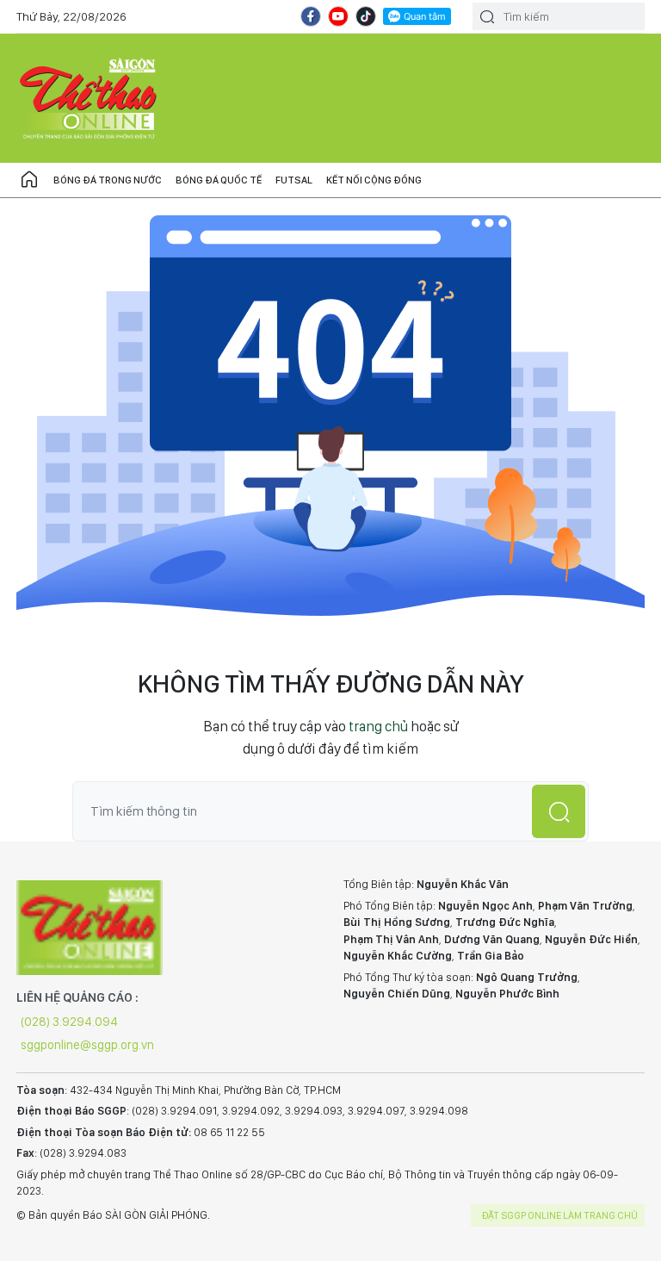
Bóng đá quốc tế (219, 180)
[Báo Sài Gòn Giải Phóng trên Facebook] (310, 16)
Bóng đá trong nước (107, 180)
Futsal (293, 180)
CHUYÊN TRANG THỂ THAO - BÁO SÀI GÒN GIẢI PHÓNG (89, 98)
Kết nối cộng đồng (374, 180)
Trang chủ (29, 180)
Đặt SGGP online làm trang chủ (560, 1215)
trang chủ (378, 726)
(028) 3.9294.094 (69, 1021)
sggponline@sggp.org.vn (87, 1045)
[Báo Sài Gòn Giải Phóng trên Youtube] (338, 16)
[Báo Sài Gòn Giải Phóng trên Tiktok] (365, 16)
